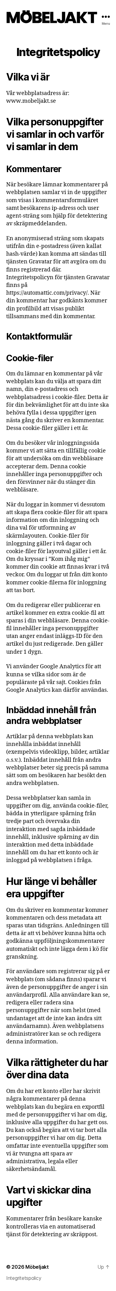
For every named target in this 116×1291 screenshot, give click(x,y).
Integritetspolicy (23, 1278)
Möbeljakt (37, 1267)
